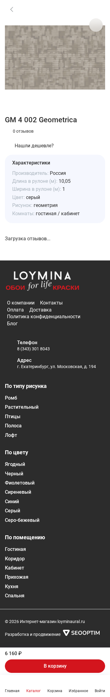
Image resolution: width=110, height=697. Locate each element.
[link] (11, 9)
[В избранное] (96, 9)
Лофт (11, 435)
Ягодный (15, 464)
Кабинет (14, 568)
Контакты (51, 303)
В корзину (55, 666)
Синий (12, 501)
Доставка (40, 310)
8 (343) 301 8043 (33, 348)
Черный (14, 474)
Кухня (11, 586)
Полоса (13, 426)
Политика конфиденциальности (43, 316)
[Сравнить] (96, 25)
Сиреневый (18, 492)
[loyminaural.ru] (42, 281)
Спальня (14, 596)
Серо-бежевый (22, 520)
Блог (12, 323)
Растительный (21, 407)
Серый (12, 511)
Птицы (12, 416)
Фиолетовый (20, 483)
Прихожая (16, 577)
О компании (21, 303)
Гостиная (15, 549)
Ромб (11, 398)
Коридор (15, 559)
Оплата (15, 310)
